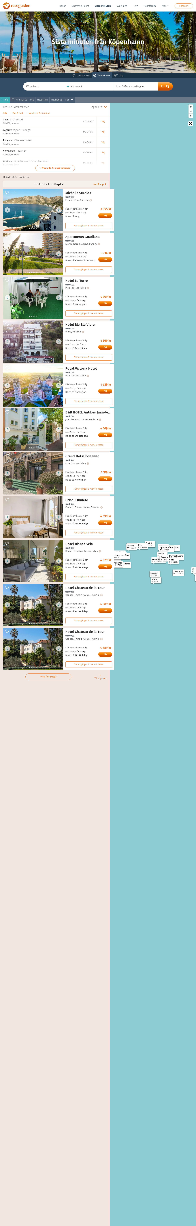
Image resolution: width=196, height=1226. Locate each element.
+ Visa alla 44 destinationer (55, 168)
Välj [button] (103, 121)
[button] (45, 86)
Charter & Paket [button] (80, 5)
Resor (62, 5)
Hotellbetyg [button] (56, 99)
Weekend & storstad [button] (39, 113)
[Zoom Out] (190, 111)
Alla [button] (5, 113)
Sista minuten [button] (103, 5)
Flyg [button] (136, 5)
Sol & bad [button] (18, 113)
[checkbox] (12, 100)
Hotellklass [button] (42, 99)
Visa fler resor (48, 676)
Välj (105, 215)
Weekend (122, 5)
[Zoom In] (190, 106)
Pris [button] (32, 99)
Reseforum (150, 5)
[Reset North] (190, 115)
